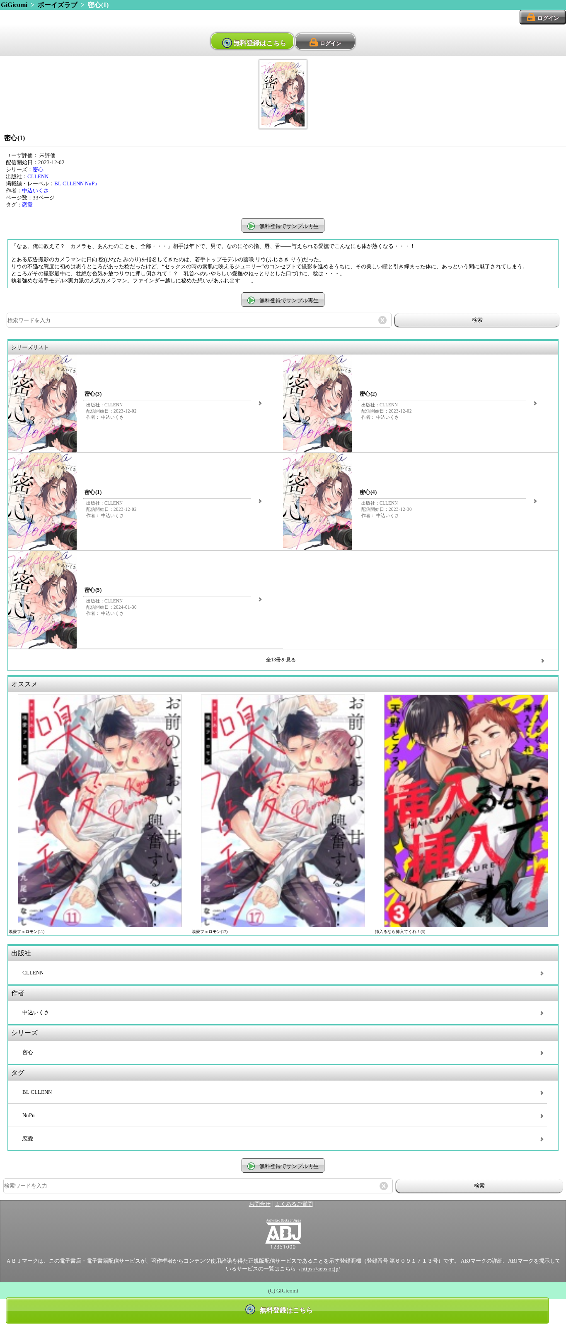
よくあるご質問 (294, 1204)
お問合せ (260, 1204)
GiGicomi (14, 4)
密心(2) (368, 394)
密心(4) (368, 492)
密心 (38, 169)
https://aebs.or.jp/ (320, 1269)
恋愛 (27, 205)
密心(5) (93, 590)
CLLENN (37, 177)
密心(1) (93, 492)
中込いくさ (35, 191)
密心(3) (93, 394)
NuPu (91, 184)
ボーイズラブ (57, 4)
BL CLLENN (69, 184)
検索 (477, 320)
